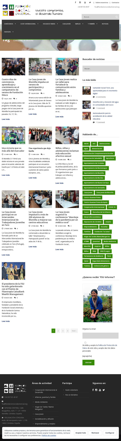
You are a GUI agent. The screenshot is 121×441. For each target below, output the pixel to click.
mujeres (98, 246)
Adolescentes (104, 144)
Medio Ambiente (110, 241)
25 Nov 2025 (62, 226)
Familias (87, 232)
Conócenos (8, 24)
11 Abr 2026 (35, 154)
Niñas (107, 246)
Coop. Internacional (28, 24)
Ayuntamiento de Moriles (93, 178)
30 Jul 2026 (7, 99)
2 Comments (101, 97)
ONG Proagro (105, 251)
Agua (86, 149)
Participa (7, 32)
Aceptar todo (81, 433)
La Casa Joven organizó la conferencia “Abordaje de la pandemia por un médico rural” (67, 217)
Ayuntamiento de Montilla (94, 173)
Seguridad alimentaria (100, 261)
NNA (94, 251)
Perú (109, 256)
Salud (86, 261)
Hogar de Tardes (49, 24)
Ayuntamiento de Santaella (94, 188)
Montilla (87, 246)
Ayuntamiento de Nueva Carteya (96, 183)
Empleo (78, 24)
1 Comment (100, 108)
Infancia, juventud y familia (45, 397)
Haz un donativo (71, 395)
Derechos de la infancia (102, 212)
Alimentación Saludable (93, 158)
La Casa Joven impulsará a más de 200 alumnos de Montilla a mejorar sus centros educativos (40, 217)
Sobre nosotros (102, 2)
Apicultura (110, 158)
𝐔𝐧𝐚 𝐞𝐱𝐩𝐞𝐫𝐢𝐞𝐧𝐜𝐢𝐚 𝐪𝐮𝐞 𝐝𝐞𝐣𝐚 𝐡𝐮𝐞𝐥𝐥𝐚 (40, 149)
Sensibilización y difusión (44, 419)
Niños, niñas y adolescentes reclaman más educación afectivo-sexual (67, 152)
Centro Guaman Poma (92, 197)
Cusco (86, 212)
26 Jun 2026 (35, 93)
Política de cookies (49, 435)
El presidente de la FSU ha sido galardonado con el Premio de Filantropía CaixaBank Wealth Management (13, 289)
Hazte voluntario (71, 390)
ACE (94, 144)
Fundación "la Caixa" (102, 232)
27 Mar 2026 (8, 228)
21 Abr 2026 (8, 154)
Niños (86, 251)
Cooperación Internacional (94, 207)
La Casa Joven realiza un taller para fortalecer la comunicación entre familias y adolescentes (66, 86)
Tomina (87, 266)
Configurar (109, 433)
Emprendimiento (90, 227)
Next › (74, 331)
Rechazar (95, 433)
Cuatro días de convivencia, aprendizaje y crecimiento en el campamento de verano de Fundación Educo (12, 87)
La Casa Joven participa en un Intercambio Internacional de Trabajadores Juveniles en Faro (13, 218)
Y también (91, 24)
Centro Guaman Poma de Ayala (95, 202)
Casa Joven (67, 24)
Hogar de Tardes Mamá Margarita (97, 237)
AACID (86, 144)
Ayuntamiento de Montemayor (95, 168)
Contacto (115, 2)
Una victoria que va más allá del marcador (13, 149)
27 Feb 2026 (34, 226)
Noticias (105, 24)
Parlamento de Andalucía (93, 256)
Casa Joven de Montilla (104, 193)
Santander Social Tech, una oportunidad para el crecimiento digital (105, 91)
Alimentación (97, 149)
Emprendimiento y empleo (45, 424)
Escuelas (104, 227)
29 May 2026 (62, 96)
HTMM (86, 241)
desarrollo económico (92, 217)
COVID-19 (111, 207)
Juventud (96, 241)
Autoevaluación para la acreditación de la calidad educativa (102, 116)
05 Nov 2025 (8, 298)
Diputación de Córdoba (92, 222)
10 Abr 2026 (62, 159)
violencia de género (101, 266)
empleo (108, 222)
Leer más (6, 119)
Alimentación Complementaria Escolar (98, 153)
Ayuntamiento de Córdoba (94, 163)
